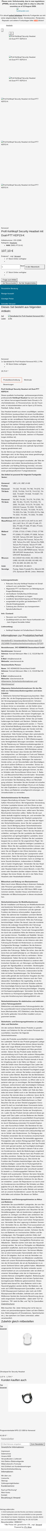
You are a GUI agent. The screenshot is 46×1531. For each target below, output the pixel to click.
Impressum (5, 1451)
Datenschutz (6, 1454)
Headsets (13, 243)
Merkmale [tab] (28, 380)
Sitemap (4, 1481)
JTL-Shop (28, 1527)
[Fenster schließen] (2, 30)
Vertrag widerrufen (7, 1509)
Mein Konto (5, 1492)
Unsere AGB (6, 1456)
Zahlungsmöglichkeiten (10, 1483)
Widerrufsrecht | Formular (11, 1464)
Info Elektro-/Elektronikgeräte (12, 1461)
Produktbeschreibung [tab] (11, 380)
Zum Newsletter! (37, 1444)
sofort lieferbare (15, 15)
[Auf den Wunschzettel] (12, 33)
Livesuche (5, 1478)
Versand (17, 256)
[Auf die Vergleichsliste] (10, 33)
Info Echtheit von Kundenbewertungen (16, 1466)
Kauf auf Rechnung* (9, 1490)
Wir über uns (6, 1476)
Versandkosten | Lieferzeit (11, 1459)
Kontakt (4, 1495)
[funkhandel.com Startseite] (23, 9)
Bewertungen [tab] (8, 384)
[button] (23, 642)
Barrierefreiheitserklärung (11, 1469)
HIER (36, 20)
